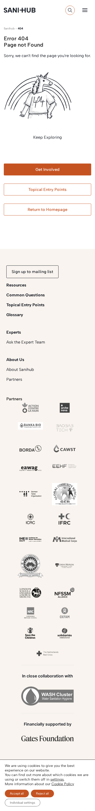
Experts (13, 332)
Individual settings (22, 802)
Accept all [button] (17, 793)
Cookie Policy (62, 784)
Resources (16, 285)
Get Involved (47, 169)
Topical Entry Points (47, 189)
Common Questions (25, 295)
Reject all (42, 793)
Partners (14, 379)
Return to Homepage (47, 209)
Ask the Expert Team (25, 342)
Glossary (14, 314)
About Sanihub (20, 369)
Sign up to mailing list (32, 271)
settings (57, 779)
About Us (15, 359)
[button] (85, 10)
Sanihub (9, 28)
